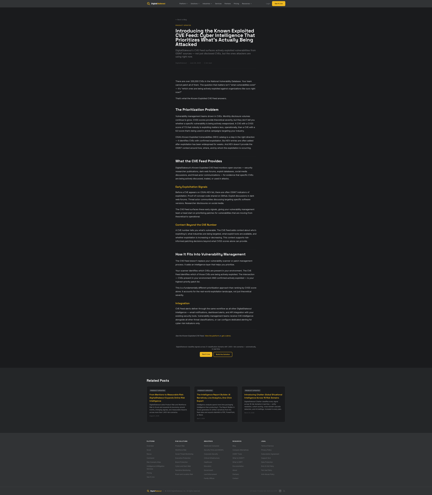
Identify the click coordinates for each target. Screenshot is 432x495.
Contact (235, 478)
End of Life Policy (267, 466)
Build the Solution (223, 354)
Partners (228, 4)
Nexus (149, 454)
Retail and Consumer (211, 446)
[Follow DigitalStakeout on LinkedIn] (280, 491)
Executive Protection (182, 458)
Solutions (194, 4)
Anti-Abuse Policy (267, 474)
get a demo (226, 336)
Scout (149, 450)
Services (218, 4)
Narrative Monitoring (182, 470)
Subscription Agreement (270, 454)
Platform (182, 4)
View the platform (212, 336)
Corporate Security (211, 454)
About (235, 470)
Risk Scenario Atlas (154, 462)
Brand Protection (181, 462)
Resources (246, 4)
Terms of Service (267, 446)
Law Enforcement (210, 474)
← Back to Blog (181, 20)
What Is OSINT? (238, 458)
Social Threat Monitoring (184, 454)
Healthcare (208, 462)
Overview (150, 446)
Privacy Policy (266, 450)
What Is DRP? (238, 462)
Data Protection (267, 462)
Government (208, 470)
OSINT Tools (237, 454)
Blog (234, 446)
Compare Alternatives (241, 450)
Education (207, 466)
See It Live (279, 4)
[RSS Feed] (284, 491)
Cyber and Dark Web (183, 466)
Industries (206, 4)
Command (150, 458)
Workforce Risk (180, 450)
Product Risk (180, 446)
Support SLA (266, 458)
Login (268, 4)
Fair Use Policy (266, 470)
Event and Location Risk (184, 474)
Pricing (236, 4)
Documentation (238, 466)
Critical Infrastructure (211, 458)
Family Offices (209, 478)
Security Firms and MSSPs (213, 450)
